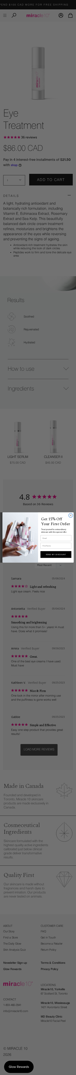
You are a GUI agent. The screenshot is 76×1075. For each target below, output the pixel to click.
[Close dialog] (71, 515)
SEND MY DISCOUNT (56, 554)
